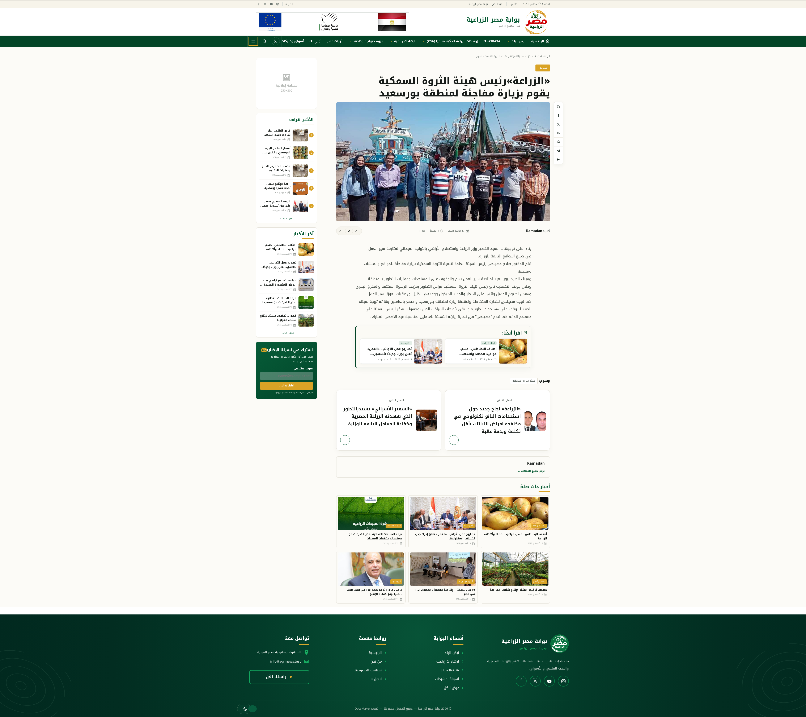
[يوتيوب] (271, 4)
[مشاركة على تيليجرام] (558, 150)
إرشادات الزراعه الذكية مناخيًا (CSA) (452, 41)
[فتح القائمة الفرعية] (509, 41)
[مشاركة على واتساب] (558, 142)
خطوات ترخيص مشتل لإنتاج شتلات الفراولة (518, 589)
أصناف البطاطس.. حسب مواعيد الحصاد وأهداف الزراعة (515, 536)
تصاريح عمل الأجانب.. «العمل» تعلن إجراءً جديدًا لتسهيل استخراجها (444, 536)
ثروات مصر (334, 41)
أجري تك (315, 41)
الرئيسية (545, 56)
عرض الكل (451, 687)
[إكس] (265, 4)
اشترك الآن (286, 385)
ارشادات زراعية (404, 41)
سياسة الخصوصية (368, 670)
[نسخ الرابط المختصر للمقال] (558, 106)
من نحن (376, 661)
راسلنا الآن (279, 677)
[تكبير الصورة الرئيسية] (443, 161)
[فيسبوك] (258, 4)
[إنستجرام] (277, 4)
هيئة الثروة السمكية (523, 380)
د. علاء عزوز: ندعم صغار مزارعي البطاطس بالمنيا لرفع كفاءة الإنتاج (375, 592)
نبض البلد (519, 41)
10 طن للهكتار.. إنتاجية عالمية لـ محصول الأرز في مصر (445, 592)
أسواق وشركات (292, 41)
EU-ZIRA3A (491, 41)
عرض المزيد (286, 218)
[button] (244, 709)
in (558, 133)
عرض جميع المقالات (531, 471)
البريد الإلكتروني (303, 369)
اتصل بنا (289, 4)
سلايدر (532, 56)
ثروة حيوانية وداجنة (368, 41)
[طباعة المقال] (558, 159)
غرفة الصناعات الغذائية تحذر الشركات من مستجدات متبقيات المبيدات (375, 536)
